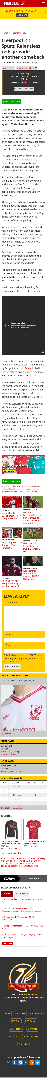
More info (13, 848)
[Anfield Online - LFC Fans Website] (15, 3)
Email (8, 645)
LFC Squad (30, 1021)
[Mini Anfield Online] (26, 1062)
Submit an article (31, 1036)
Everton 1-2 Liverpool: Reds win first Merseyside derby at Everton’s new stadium (32, 518)
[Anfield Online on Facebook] (14, 1062)
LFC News (20, 1013)
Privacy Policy (21, 658)
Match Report (8, 68)
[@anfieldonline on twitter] (37, 1062)
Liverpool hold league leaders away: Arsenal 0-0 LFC (31, 547)
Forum (21, 894)
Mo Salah (25, 368)
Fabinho (13, 486)
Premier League (20, 32)
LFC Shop (17, 853)
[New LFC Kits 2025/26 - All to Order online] (23, 472)
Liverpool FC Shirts (9, 863)
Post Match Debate (26, 68)
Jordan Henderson (34, 486)
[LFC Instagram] (20, 1062)
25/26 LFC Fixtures (10, 755)
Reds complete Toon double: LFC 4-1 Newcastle (12, 545)
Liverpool (30, 878)
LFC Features (16, 1028)
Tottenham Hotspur (9, 491)
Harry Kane (21, 486)
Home (5, 32)
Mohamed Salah (8, 489)
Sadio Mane (32, 489)
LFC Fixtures (36, 1013)
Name (9, 635)
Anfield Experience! (32, 866)
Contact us (23, 1044)
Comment (11, 602)
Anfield (6, 486)
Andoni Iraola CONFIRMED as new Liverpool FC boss (11, 516)
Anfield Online (30, 994)
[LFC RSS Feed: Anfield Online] (32, 1062)
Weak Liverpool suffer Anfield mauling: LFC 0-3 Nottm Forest (31, 574)
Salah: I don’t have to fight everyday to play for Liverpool (11, 583)
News (6, 894)
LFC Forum (13, 1036)
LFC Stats (15, 1021)
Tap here (7, 734)
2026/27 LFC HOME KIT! (21, 13)
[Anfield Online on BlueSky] (9, 1062)
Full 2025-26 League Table (13, 808)
